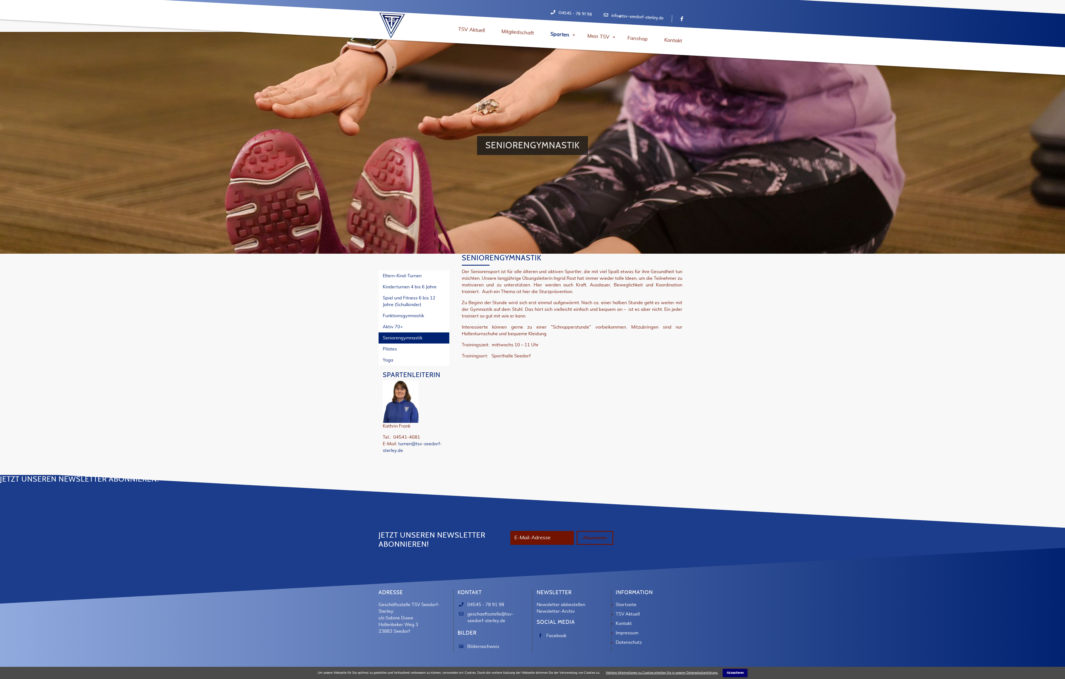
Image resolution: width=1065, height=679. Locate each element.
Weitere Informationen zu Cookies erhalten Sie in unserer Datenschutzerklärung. (662, 672)
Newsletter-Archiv (556, 611)
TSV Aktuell (628, 614)
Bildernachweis (483, 646)
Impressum (627, 633)
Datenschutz (629, 642)
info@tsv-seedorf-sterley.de (637, 17)
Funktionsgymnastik (403, 316)
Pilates (390, 349)
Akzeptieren (735, 672)
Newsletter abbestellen (561, 604)
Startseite (626, 604)
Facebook (556, 636)
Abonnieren (595, 538)
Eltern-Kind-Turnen (402, 276)
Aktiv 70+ (393, 327)
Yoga (388, 360)
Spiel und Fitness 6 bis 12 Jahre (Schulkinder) (409, 301)
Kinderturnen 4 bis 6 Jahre (410, 287)
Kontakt (624, 623)
